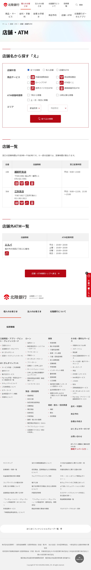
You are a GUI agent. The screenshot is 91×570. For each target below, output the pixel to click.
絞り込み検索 (47, 118)
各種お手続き (76, 421)
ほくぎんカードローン (35, 359)
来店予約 (74, 414)
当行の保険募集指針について (42, 463)
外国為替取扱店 (42, 76)
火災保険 (53, 380)
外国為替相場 (36, 493)
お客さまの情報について (11, 486)
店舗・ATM (13, 24)
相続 (51, 409)
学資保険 (53, 367)
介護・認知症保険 (56, 356)
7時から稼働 (36, 95)
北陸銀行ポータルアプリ (10, 349)
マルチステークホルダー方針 (70, 508)
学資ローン (31, 355)
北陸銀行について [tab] (58, 311)
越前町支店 (20, 171)
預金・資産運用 (32, 391)
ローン (28, 338)
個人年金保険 (54, 346)
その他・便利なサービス (80, 339)
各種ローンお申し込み (35, 366)
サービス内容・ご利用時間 (11, 367)
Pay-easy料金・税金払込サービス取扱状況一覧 (12, 378)
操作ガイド (6, 371)
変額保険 (53, 377)
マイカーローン (32, 352)
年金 (74, 370)
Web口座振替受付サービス (81, 357)
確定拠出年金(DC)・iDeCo (36, 423)
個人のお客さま (25, 4)
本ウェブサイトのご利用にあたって (72, 482)
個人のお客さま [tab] (11, 311)
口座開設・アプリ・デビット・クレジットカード (11, 339)
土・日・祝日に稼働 (39, 100)
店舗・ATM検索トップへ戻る (44, 273)
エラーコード (6, 390)
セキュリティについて (9, 383)
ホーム (4, 24)
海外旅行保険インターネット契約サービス (58, 385)
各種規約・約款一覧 (10, 469)
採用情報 (66, 4)
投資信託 (30, 413)
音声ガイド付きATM (43, 88)
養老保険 (53, 374)
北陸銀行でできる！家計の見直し (35, 431)
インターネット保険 (57, 370)
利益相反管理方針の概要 (11, 476)
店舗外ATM (64, 70)
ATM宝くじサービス (79, 374)
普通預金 (30, 395)
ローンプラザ (41, 82)
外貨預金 (30, 416)
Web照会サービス (79, 377)
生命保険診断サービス (57, 390)
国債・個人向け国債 (34, 419)
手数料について (7, 397)
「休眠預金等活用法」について (14, 512)
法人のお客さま (39, 4)
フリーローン (31, 362)
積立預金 (30, 409)
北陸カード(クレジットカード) (12, 356)
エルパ (8, 244)
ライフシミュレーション (35, 426)
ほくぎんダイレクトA (9, 363)
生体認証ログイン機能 (9, 393)
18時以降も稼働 (66, 95)
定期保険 (53, 363)
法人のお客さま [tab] (34, 311)
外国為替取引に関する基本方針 (71, 469)
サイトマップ (7, 463)
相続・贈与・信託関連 (57, 405)
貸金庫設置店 (70, 76)
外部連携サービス (9, 508)
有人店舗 (49, 70)
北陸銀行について (54, 4)
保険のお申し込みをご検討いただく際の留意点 (58, 395)
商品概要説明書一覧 (67, 499)
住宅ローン (31, 343)
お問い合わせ (76, 436)
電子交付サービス (8, 374)
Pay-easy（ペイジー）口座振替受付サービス (81, 398)
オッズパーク (77, 367)
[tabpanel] (45, 392)
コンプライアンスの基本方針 (13, 482)
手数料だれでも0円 (79, 345)
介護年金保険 (54, 350)
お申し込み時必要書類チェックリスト (35, 373)
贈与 (51, 413)
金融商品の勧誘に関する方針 (13, 493)
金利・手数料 (76, 406)
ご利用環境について (9, 387)
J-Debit (75, 381)
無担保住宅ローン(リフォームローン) (36, 347)
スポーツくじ (77, 349)
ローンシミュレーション (35, 369)
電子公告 (35, 482)
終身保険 (53, 343)
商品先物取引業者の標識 (40, 508)
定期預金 (30, 406)
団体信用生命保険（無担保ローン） (35, 379)
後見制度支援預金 (33, 402)
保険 (50, 338)
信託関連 (53, 416)
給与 (74, 384)
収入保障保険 (54, 360)
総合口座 (30, 399)
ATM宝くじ (69, 82)
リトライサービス (33, 384)
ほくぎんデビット (8, 352)
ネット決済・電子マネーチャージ (81, 362)
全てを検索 (35, 70)
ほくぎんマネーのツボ (80, 429)
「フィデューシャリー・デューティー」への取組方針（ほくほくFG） (15, 500)
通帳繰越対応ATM (72, 88)
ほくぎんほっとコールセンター (81, 392)
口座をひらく (6, 345)
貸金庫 (75, 352)
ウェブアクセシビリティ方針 (41, 476)
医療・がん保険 (55, 353)
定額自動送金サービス (80, 387)
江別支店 (19, 191)
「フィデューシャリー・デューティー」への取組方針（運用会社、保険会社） (44, 502)
